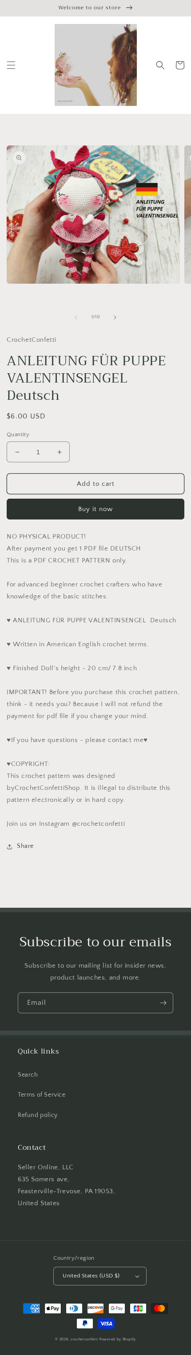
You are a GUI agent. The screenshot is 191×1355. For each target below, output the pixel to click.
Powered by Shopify (117, 1339)
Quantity (18, 434)
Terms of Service (42, 1094)
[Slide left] (76, 317)
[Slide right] (115, 317)
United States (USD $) (91, 1276)
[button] (11, 65)
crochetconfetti (85, 1339)
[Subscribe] (163, 1002)
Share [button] (25, 846)
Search (28, 1074)
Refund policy (38, 1115)
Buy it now (95, 509)
